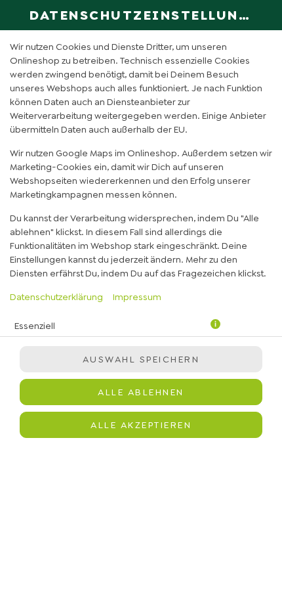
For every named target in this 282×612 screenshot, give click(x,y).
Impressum (137, 297)
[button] (215, 325)
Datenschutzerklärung (56, 297)
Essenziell (34, 326)
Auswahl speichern (141, 359)
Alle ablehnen (141, 392)
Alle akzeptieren (141, 425)
